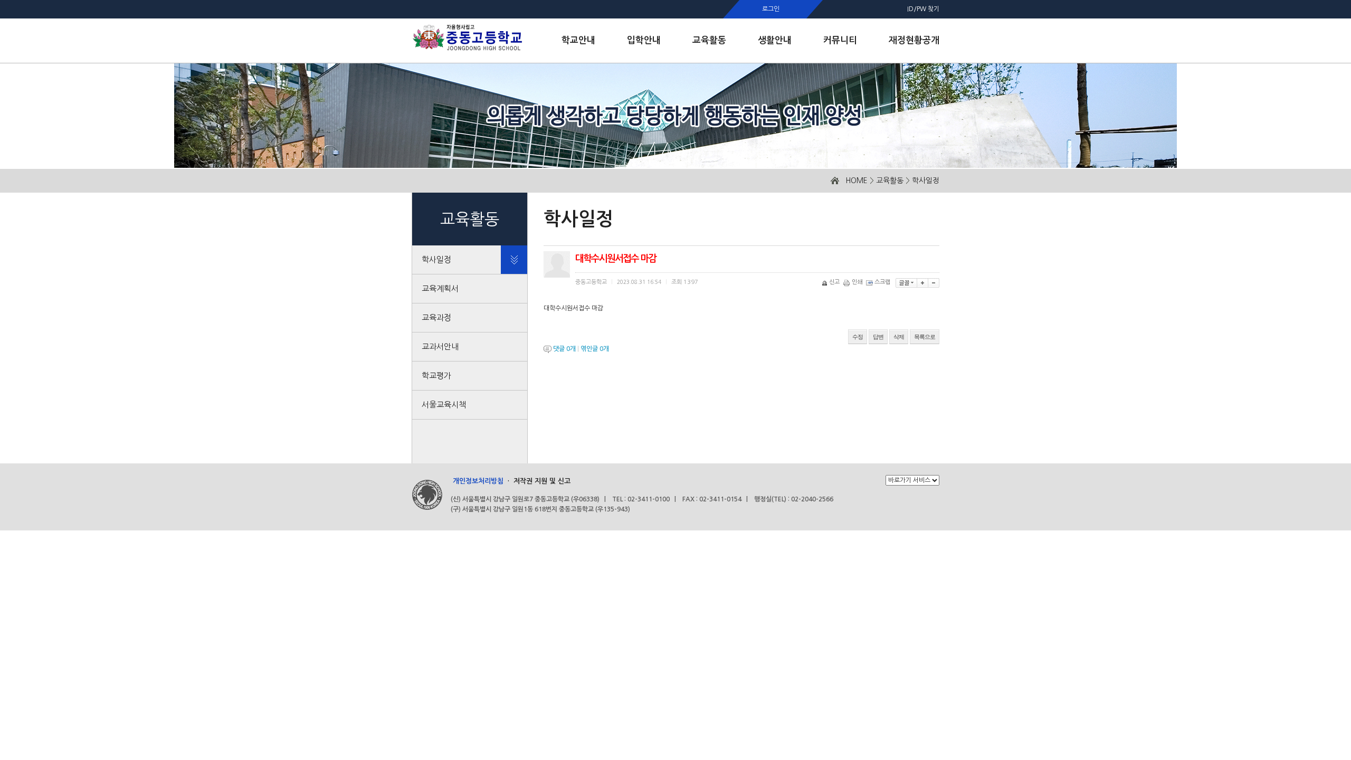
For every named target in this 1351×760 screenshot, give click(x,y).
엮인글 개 (595, 349)
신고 (834, 282)
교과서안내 (440, 346)
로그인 (770, 9)
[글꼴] (906, 283)
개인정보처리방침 (478, 481)
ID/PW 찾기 (923, 9)
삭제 (898, 337)
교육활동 (889, 180)
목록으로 (924, 337)
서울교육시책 (444, 404)
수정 (857, 337)
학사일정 (925, 180)
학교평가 (436, 375)
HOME (856, 180)
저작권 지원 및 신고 (541, 481)
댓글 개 (564, 349)
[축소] (933, 283)
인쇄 (857, 282)
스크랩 (882, 282)
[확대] (922, 283)
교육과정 (436, 317)
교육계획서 (440, 288)
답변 (878, 337)
